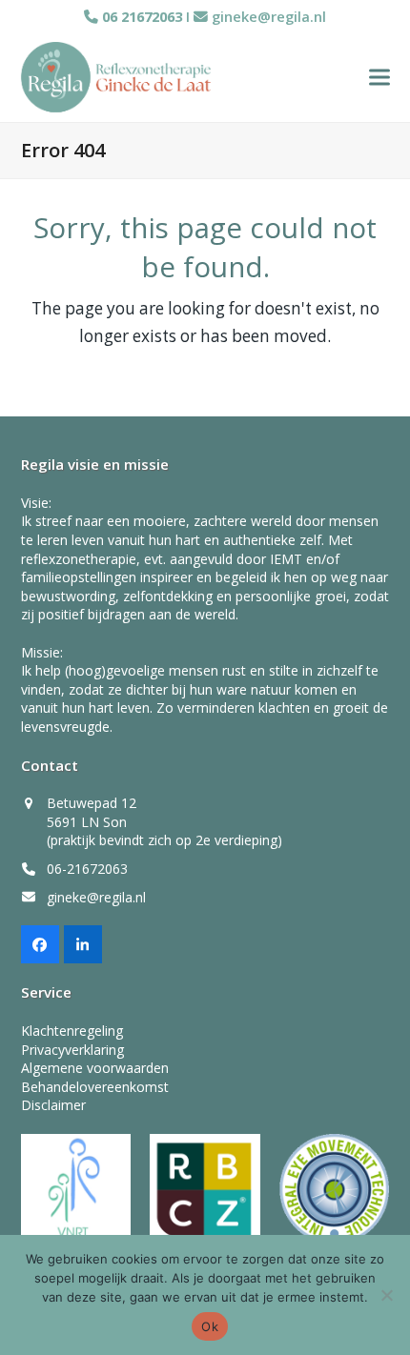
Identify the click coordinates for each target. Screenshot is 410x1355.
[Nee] (386, 1294)
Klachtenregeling (72, 1030)
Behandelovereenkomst (95, 1087)
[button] (379, 77)
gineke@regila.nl (269, 16)
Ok (209, 1326)
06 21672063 (140, 16)
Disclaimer (53, 1105)
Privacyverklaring (72, 1050)
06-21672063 (87, 869)
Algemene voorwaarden (95, 1068)
